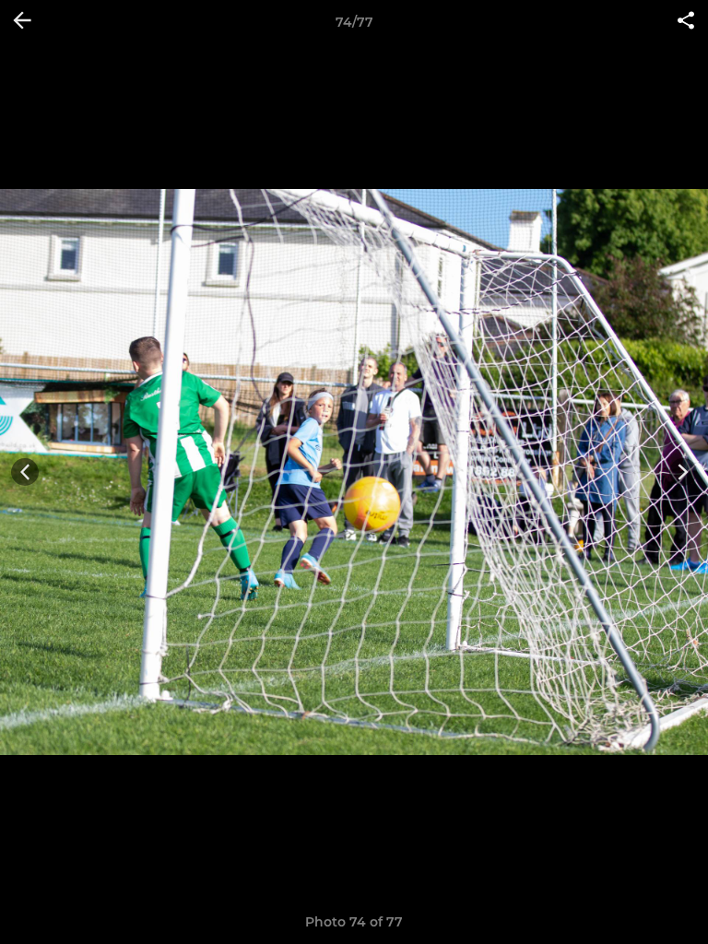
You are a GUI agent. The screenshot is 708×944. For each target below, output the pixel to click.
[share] (686, 22)
